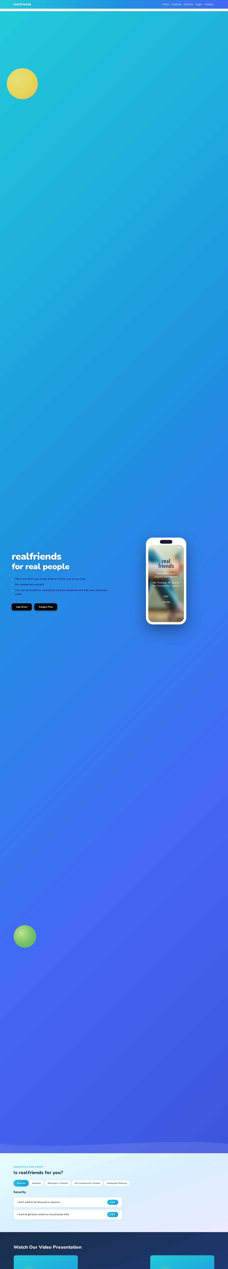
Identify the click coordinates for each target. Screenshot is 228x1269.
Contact (208, 4)
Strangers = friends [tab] (58, 1183)
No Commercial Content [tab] (87, 1183)
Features (177, 4)
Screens (188, 4)
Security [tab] (21, 1183)
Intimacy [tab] (36, 1183)
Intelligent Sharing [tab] (117, 1183)
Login (199, 4)
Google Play (46, 606)
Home (165, 4)
